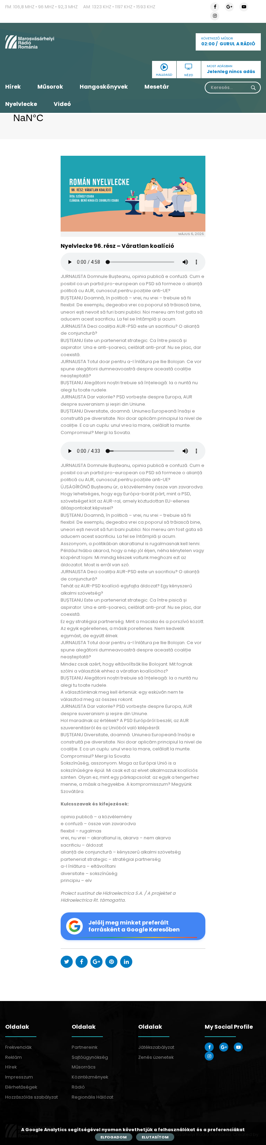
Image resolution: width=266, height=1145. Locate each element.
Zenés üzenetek (156, 1057)
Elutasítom (155, 1137)
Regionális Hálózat (92, 1097)
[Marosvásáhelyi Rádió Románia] (44, 42)
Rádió (78, 1087)
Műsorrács (84, 1067)
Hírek (13, 87)
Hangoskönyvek (104, 87)
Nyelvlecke (21, 104)
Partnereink (84, 1047)
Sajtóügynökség (90, 1057)
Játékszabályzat (156, 1047)
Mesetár (156, 87)
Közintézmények (90, 1077)
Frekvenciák (18, 1047)
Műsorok (50, 87)
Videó (62, 104)
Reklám (13, 1057)
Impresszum (19, 1077)
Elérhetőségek (21, 1087)
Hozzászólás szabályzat (31, 1097)
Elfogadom (113, 1137)
